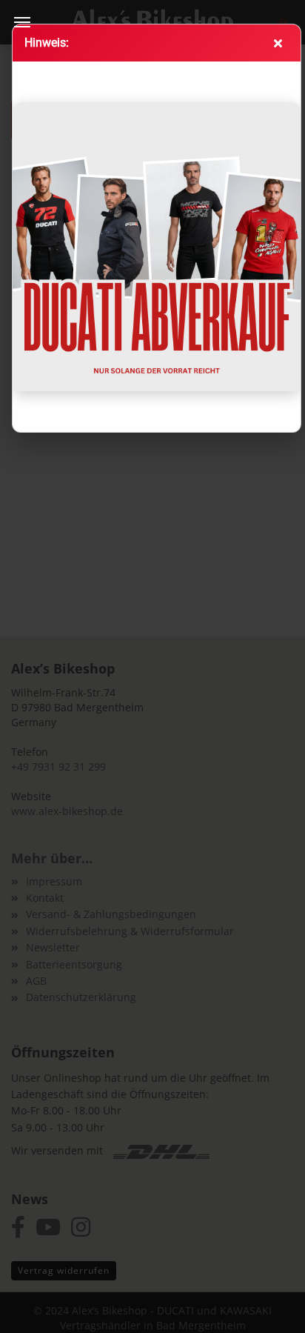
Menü (22, 22)
